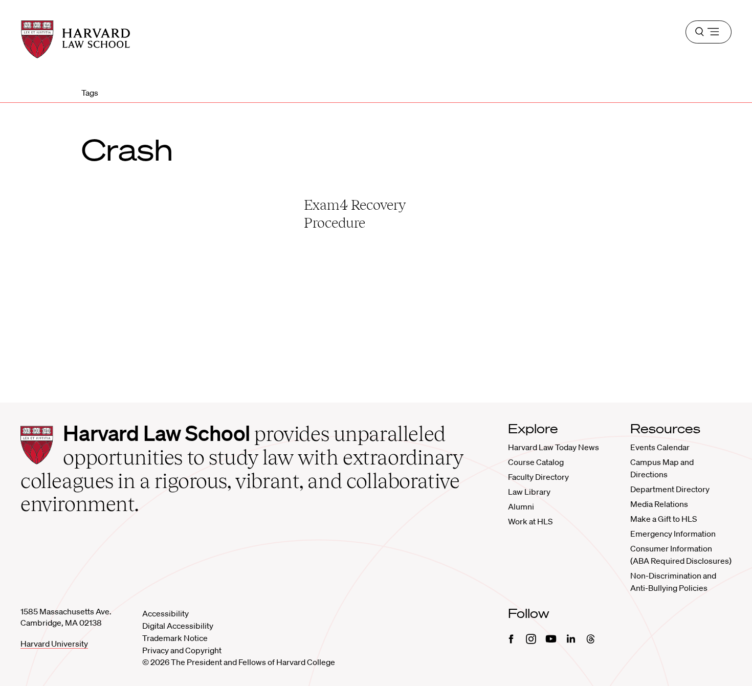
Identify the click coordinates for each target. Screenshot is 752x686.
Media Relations (659, 504)
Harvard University (54, 643)
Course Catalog (536, 462)
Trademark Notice (175, 638)
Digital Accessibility (177, 626)
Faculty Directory (538, 477)
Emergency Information (673, 533)
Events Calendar (660, 447)
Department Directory (670, 489)
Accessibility (165, 613)
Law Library (529, 491)
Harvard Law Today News (553, 447)
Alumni (521, 506)
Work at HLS (530, 521)
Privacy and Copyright (182, 650)
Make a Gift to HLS (663, 519)
